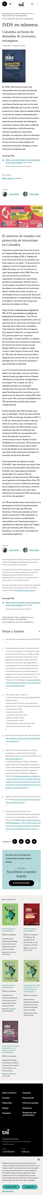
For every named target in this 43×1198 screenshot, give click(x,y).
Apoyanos (27, 1108)
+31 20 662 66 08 (8, 1151)
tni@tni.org (25, 1151)
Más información (7, 1191)
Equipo (5, 1108)
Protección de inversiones (14, 16)
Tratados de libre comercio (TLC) (17, 14)
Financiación (28, 1098)
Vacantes (6, 1113)
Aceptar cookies (11, 1187)
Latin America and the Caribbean (17, 19)
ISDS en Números (8, 178)
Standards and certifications (29, 1113)
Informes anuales (30, 1103)
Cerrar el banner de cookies (38, 1159)
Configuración (29, 1187)
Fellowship (7, 1103)
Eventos (6, 1098)
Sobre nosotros (9, 1093)
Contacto (26, 1093)
